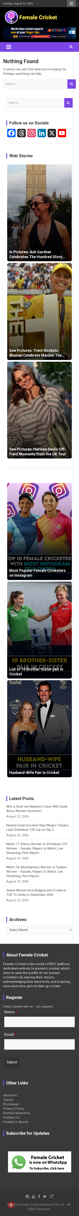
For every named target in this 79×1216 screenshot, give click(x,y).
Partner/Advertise (16, 1113)
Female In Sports (15, 1122)
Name (10, 1012)
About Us (10, 1095)
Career (8, 1100)
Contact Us (11, 1117)
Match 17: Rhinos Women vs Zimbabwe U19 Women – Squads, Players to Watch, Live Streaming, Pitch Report (36, 848)
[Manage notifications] (11, 1205)
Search (71, 84)
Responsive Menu (71, 3)
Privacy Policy (13, 1109)
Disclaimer (11, 1104)
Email (10, 1034)
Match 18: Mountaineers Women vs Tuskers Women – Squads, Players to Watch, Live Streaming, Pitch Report (36, 871)
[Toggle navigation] (8, 47)
